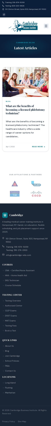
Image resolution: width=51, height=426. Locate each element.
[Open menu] (46, 26)
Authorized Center (13, 305)
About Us (9, 346)
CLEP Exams (10, 310)
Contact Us (10, 371)
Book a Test (10, 330)
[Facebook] (4, 14)
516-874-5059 (21, 247)
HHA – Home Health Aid (16, 275)
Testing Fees (11, 325)
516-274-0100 (20, 250)
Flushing (8, 387)
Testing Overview (13, 300)
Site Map (22, 421)
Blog (7, 351)
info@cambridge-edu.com (18, 255)
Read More (37, 147)
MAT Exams (10, 320)
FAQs (7, 366)
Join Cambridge (12, 356)
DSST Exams (11, 315)
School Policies (12, 361)
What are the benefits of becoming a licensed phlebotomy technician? (25, 109)
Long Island (10, 382)
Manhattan (10, 392)
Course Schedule (13, 285)
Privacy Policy (8, 421)
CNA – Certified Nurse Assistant (20, 270)
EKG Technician (12, 280)
